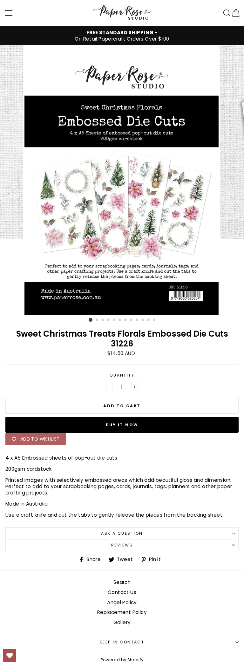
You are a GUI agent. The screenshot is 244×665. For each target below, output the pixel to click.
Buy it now (122, 425)
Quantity (122, 375)
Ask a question (122, 533)
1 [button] (90, 320)
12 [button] (154, 320)
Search (122, 582)
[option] (122, 35)
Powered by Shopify (122, 659)
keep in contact (122, 642)
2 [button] (97, 320)
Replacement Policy (122, 612)
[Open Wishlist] (9, 655)
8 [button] (131, 320)
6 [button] (120, 320)
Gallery (122, 622)
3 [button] (103, 320)
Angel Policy (122, 602)
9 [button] (137, 320)
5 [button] (114, 320)
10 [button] (143, 320)
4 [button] (108, 320)
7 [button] (125, 320)
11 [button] (148, 320)
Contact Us (122, 592)
